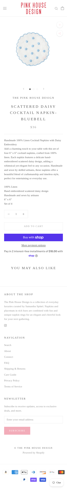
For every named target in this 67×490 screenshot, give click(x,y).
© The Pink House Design (33, 448)
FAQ (6, 363)
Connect (8, 357)
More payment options (33, 245)
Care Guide (10, 374)
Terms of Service (13, 386)
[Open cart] (62, 8)
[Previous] (23, 89)
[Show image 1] (30, 89)
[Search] (56, 8)
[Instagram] (5, 325)
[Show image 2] (33, 89)
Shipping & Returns (14, 368)
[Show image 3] (37, 89)
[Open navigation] (5, 8)
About (7, 351)
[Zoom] (60, 25)
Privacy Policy (12, 380)
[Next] (43, 89)
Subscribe (17, 430)
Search (7, 345)
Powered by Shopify (33, 452)
